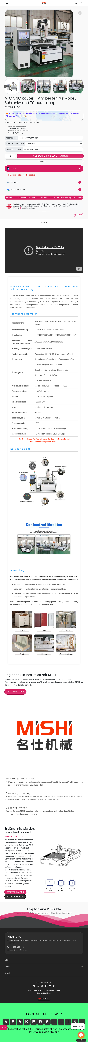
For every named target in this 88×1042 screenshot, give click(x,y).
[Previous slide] (5, 86)
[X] (38, 985)
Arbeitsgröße (11, 138)
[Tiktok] (46, 985)
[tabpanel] (44, 447)
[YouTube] (50, 985)
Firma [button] (7, 966)
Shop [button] (7, 973)
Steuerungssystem (13, 149)
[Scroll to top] (81, 1040)
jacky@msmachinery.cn (18, 950)
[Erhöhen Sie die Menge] (14, 156)
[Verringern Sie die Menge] (7, 156)
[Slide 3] (48, 212)
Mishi (48, 993)
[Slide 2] (44, 212)
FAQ (4, 1028)
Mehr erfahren (15, 896)
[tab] (44, 222)
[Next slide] (82, 86)
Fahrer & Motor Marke (15, 144)
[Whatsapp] (54, 985)
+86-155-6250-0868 (17, 947)
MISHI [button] (7, 960)
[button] (9, 3)
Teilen (79, 215)
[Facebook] (34, 985)
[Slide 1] (40, 212)
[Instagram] (42, 985)
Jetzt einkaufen (15, 692)
